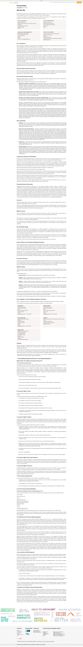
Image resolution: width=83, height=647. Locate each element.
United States (19, 631)
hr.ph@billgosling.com (57, 632)
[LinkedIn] (19, 639)
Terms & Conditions (46, 641)
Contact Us (79, 2)
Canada (18, 630)
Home (51, 2)
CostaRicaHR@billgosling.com (58, 634)
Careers (70, 2)
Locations (19, 628)
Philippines (18, 633)
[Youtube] (20, 639)
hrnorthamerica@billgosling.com (59, 631)
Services (54, 2)
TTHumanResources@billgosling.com (59, 633)
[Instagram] (18, 639)
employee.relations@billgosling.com (59, 635)
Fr (41, 0)
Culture (67, 2)
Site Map (52, 641)
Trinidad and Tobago (20, 634)
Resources (62, 2)
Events (73, 2)
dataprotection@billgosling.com (23, 339)
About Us (58, 2)
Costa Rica (18, 632)
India (17, 635)
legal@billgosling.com (47, 39)
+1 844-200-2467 (37, 630)
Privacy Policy (39, 641)
